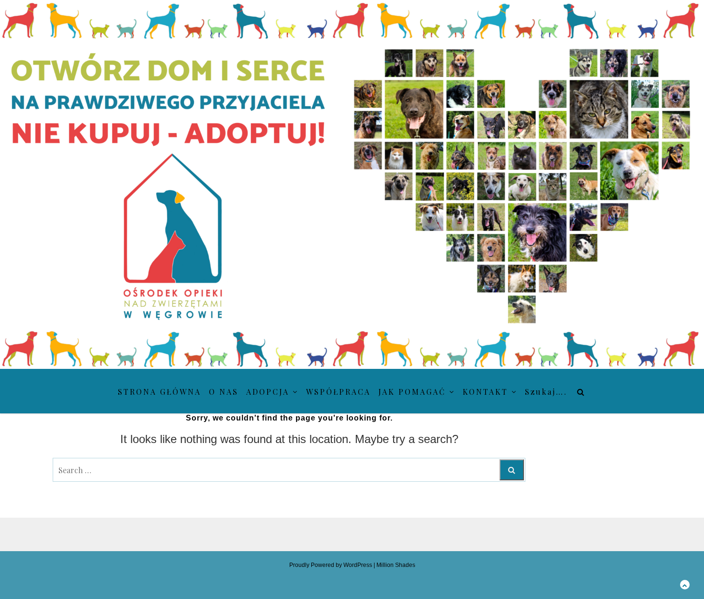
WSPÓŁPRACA (338, 392)
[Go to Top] (684, 584)
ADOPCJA (267, 392)
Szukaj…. (546, 392)
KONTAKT (485, 392)
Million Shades (395, 565)
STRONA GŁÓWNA (159, 392)
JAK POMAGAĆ (412, 392)
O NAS (223, 392)
